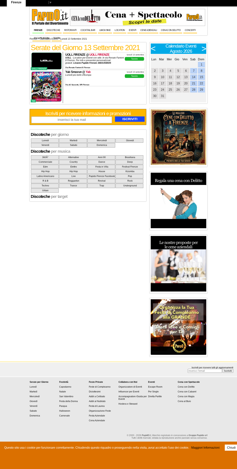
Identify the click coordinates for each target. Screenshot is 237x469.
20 (186, 83)
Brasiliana (130, 157)
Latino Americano (45, 176)
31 (162, 96)
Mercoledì (35, 396)
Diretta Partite (155, 396)
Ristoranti (70, 30)
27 (186, 89)
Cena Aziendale (97, 420)
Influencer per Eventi (128, 391)
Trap (101, 185)
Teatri (56, 38)
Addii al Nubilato (97, 401)
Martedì (33, 391)
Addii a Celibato (97, 396)
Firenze (38, 30)
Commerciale (45, 162)
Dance (102, 162)
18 (170, 83)
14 (193, 77)
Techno (45, 185)
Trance (73, 185)
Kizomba (130, 171)
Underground (130, 185)
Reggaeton (73, 181)
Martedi (73, 140)
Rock (130, 181)
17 (162, 83)
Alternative (73, 157)
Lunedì (33, 387)
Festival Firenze (130, 166)
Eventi (132, 30)
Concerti (190, 30)
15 (201, 77)
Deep (130, 162)
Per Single (153, 391)
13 (186, 77)
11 (170, 77)
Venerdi (45, 145)
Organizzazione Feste (100, 411)
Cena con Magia (186, 396)
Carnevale (64, 415)
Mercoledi (102, 140)
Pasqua (63, 406)
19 (178, 83)
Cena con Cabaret (187, 391)
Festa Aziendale (97, 415)
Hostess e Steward (127, 404)
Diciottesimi (95, 391)
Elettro (73, 166)
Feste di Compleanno (100, 387)
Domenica (102, 145)
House (102, 171)
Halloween (64, 411)
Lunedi (45, 140)
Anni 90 (102, 157)
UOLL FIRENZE (99, 54)
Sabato (73, 145)
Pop (130, 176)
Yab (88, 71)
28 (193, 89)
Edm (45, 166)
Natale (62, 391)
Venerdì (33, 406)
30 (154, 96)
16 (154, 83)
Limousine (105, 30)
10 (162, 77)
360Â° (45, 157)
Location (120, 30)
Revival (102, 181)
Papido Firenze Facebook (102, 176)
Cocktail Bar (88, 30)
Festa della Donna (68, 401)
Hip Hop (45, 171)
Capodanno (65, 387)
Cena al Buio (184, 401)
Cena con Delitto (171, 30)
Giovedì (33, 401)
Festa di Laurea (97, 406)
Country (74, 162)
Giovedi (130, 140)
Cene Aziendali (148, 30)
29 (201, 89)
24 (162, 89)
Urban (45, 190)
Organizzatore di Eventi (130, 387)
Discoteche (53, 30)
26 (178, 89)
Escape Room (41, 38)
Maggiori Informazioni (205, 447)
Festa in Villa (101, 166)
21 (193, 83)
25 (170, 89)
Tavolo (134, 59)
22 (201, 83)
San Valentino (66, 396)
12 (178, 77)
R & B (45, 181)
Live (73, 176)
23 (154, 89)
